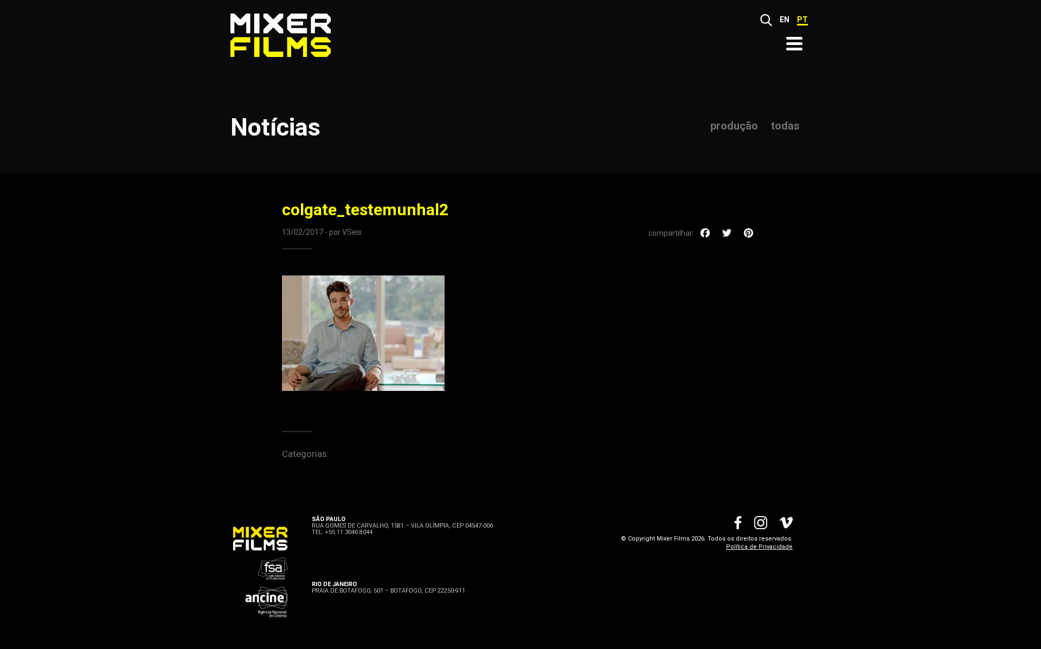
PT (802, 19)
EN (784, 19)
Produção (734, 125)
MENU (794, 43)
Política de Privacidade (759, 546)
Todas (785, 125)
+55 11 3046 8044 (348, 532)
